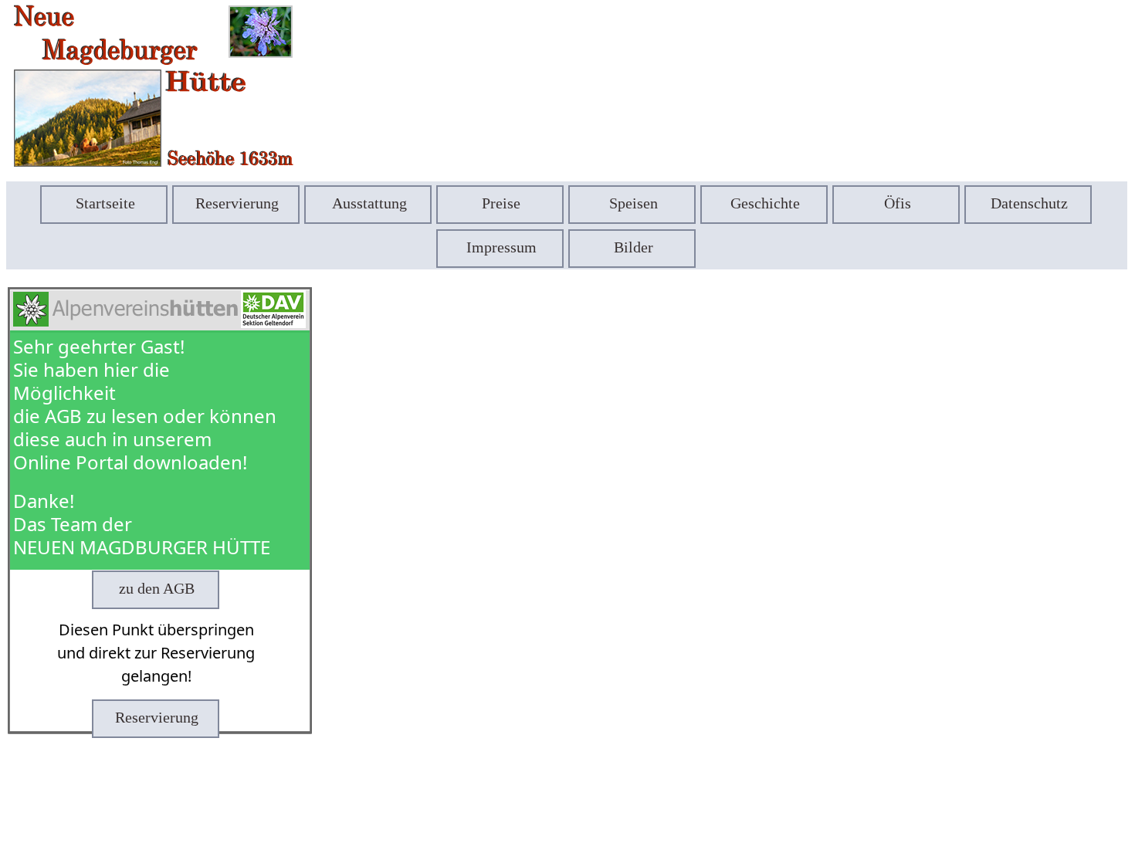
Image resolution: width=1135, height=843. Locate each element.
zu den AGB (157, 588)
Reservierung (237, 203)
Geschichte (765, 203)
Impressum (501, 247)
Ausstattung (369, 203)
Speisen (633, 203)
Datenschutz (1029, 203)
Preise (501, 203)
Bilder (633, 247)
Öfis (897, 203)
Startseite (105, 203)
